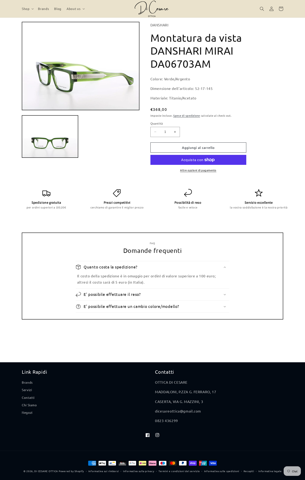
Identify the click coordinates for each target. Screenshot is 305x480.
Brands (27, 382)
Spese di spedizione (186, 115)
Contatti (28, 397)
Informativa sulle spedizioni (221, 471)
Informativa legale (270, 471)
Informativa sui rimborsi (103, 471)
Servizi (27, 390)
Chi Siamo (29, 405)
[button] (27, 8)
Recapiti (249, 471)
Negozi (27, 412)
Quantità (156, 123)
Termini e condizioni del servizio (179, 471)
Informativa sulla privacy (138, 471)
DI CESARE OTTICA (46, 471)
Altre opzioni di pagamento (198, 170)
